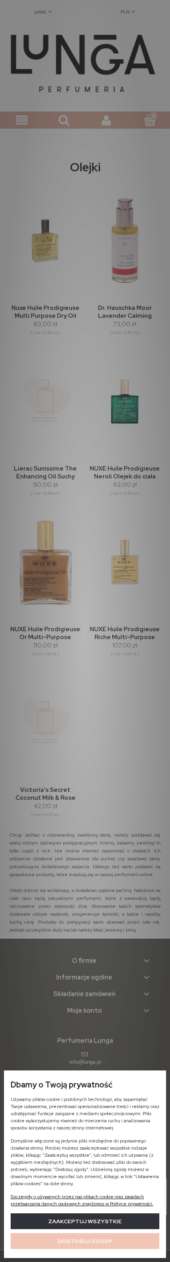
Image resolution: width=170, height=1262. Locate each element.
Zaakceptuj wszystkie (85, 1221)
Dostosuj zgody (85, 1241)
